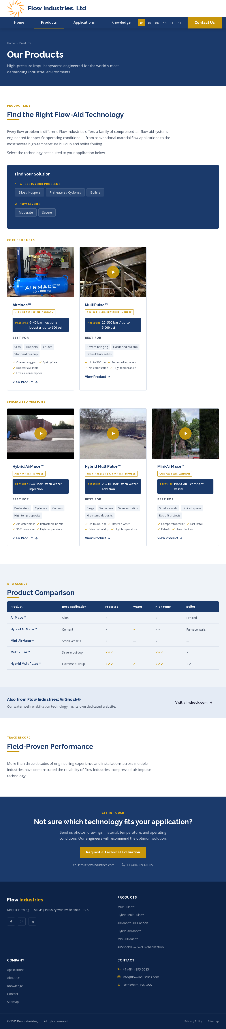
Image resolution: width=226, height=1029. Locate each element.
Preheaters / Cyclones (65, 192)
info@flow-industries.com (96, 865)
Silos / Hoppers (29, 192)
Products (49, 22)
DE (157, 22)
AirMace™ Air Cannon (132, 923)
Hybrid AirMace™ (129, 931)
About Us (13, 978)
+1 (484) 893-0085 (140, 865)
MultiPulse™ (126, 907)
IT (171, 22)
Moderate (26, 212)
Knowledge (121, 22)
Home (19, 22)
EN (141, 22)
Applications (84, 22)
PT (179, 22)
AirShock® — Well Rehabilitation (140, 947)
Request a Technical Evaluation (113, 852)
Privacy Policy (194, 1021)
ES (149, 22)
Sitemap (13, 1002)
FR (164, 22)
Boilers (95, 192)
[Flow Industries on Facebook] (11, 921)
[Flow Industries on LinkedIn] (32, 921)
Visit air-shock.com (191, 703)
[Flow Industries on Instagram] (22, 921)
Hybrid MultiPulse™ (131, 915)
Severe (47, 212)
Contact (12, 994)
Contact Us (205, 23)
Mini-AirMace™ (128, 939)
